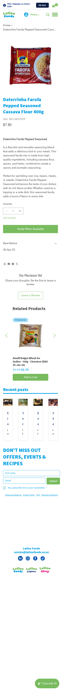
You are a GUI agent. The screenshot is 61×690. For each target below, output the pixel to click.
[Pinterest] (13, 272)
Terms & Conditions (49, 503)
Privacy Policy (29, 503)
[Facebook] (9, 272)
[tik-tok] (42, 566)
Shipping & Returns (13, 503)
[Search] (48, 15)
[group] (30, 357)
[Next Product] (54, 343)
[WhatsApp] (4, 272)
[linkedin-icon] (20, 566)
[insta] (27, 566)
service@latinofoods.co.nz (31, 560)
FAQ (38, 503)
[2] (35, 566)
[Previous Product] (6, 343)
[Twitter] (17, 272)
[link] (55, 5)
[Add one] (20, 219)
